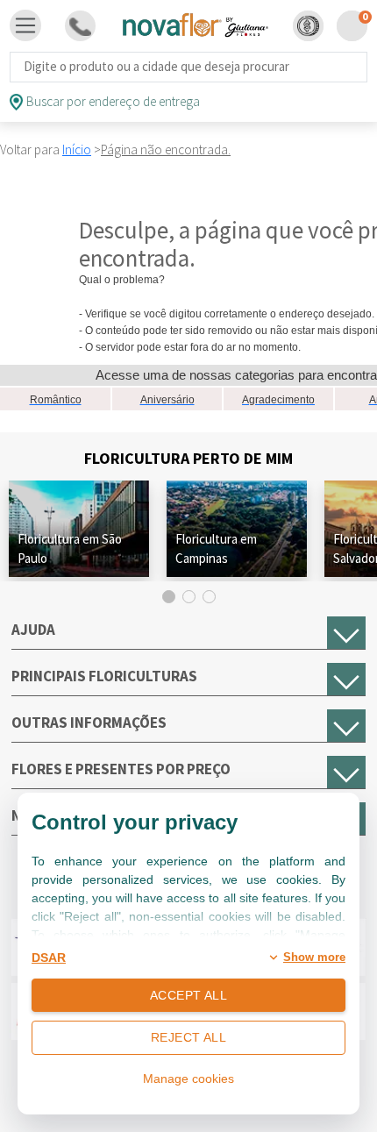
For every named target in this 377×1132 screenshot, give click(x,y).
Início (76, 149)
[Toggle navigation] (25, 25)
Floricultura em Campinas (216, 548)
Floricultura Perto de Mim (188, 458)
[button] (308, 26)
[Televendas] (80, 26)
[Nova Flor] (194, 26)
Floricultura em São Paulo (70, 548)
